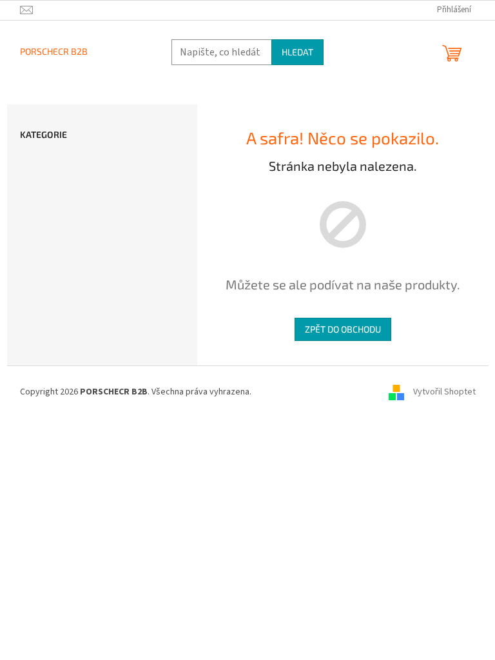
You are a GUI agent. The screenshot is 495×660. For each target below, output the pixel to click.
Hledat (297, 51)
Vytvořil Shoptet (444, 391)
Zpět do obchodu (343, 329)
